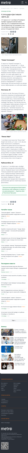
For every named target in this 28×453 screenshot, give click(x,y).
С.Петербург (4, 279)
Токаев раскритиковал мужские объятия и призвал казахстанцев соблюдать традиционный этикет (14, 268)
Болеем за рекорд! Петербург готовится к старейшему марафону (20, 331)
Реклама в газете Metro (7, 410)
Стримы (3, 399)
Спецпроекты (4, 401)
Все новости (4, 383)
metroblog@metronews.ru (6, 438)
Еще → (14, 320)
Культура (22, 8)
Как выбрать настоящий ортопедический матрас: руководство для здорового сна (19, 357)
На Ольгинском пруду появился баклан (11, 306)
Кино (2, 218)
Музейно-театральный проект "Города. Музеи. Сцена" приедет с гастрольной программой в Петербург (13, 230)
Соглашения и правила (7, 413)
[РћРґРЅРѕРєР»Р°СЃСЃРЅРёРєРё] (11, 34)
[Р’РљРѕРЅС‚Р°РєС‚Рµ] (9, 34)
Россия (2, 294)
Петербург (4, 385)
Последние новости (8, 263)
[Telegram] (13, 34)
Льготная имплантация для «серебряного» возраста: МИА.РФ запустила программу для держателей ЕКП (20, 340)
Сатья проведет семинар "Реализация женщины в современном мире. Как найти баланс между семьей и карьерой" (14, 247)
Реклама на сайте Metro (7, 411)
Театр (15, 388)
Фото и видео (17, 383)
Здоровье (16, 385)
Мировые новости (5, 272)
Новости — (17, 8)
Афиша (2, 225)
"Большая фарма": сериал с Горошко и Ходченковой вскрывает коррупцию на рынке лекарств (13, 214)
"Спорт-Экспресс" (11, 439)
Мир (2, 388)
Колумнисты (4, 402)
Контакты (3, 415)
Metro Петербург (5, 422)
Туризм (15, 386)
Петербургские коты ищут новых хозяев (19, 363)
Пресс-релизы (17, 390)
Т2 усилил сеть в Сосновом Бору (18, 347)
